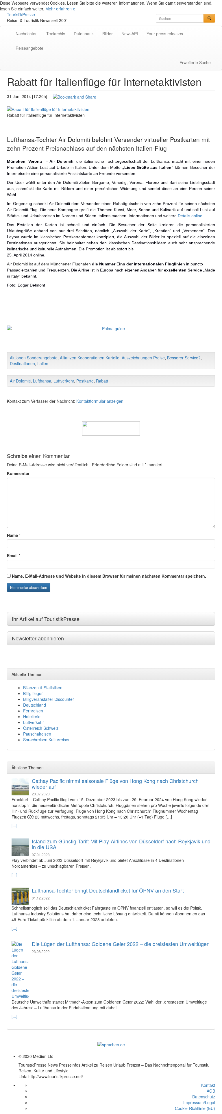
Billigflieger (33, 693)
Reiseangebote (29, 48)
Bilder (107, 33)
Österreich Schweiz (40, 728)
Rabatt (102, 381)
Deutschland (34, 705)
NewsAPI (129, 33)
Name (12, 535)
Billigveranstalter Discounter (48, 699)
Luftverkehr (63, 381)
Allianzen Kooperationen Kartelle (89, 358)
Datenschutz (203, 1097)
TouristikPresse (21, 14)
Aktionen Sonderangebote (34, 358)
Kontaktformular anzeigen (99, 401)
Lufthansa (42, 381)
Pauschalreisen (37, 734)
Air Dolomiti (20, 381)
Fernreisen (33, 711)
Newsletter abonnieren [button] (38, 638)
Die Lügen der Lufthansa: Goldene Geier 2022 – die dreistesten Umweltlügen (121, 943)
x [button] (74, 9)
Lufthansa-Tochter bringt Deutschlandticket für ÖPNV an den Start (108, 890)
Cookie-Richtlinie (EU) (195, 1108)
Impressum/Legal (199, 1102)
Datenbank (84, 33)
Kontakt (208, 1085)
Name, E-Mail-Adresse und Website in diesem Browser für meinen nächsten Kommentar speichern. (109, 576)
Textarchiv (55, 33)
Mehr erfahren (58, 9)
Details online (190, 215)
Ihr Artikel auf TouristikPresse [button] (45, 618)
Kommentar (18, 473)
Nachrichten (27, 33)
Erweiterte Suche (195, 62)
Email (12, 555)
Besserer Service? (184, 358)
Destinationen (22, 363)
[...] (14, 825)
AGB (211, 1091)
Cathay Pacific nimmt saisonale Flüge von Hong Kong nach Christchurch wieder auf (115, 783)
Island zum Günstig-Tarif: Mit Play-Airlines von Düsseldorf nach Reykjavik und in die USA (121, 844)
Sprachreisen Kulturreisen (47, 739)
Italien (42, 363)
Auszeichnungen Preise (143, 358)
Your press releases (165, 33)
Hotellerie (31, 716)
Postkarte (85, 381)
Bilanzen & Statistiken (42, 687)
